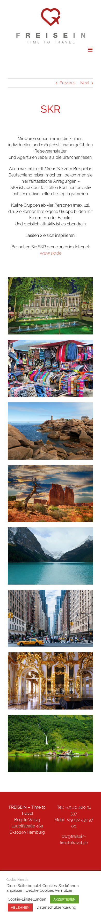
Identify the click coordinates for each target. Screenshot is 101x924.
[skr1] (50, 279)
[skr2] (50, 341)
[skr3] (50, 404)
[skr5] (50, 591)
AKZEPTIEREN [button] (64, 899)
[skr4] (50, 466)
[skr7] (50, 654)
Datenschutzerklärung (56, 907)
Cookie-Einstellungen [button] (27, 899)
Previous (67, 82)
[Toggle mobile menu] (90, 49)
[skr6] (50, 529)
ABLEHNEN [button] (20, 907)
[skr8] (50, 716)
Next (84, 82)
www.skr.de (50, 253)
